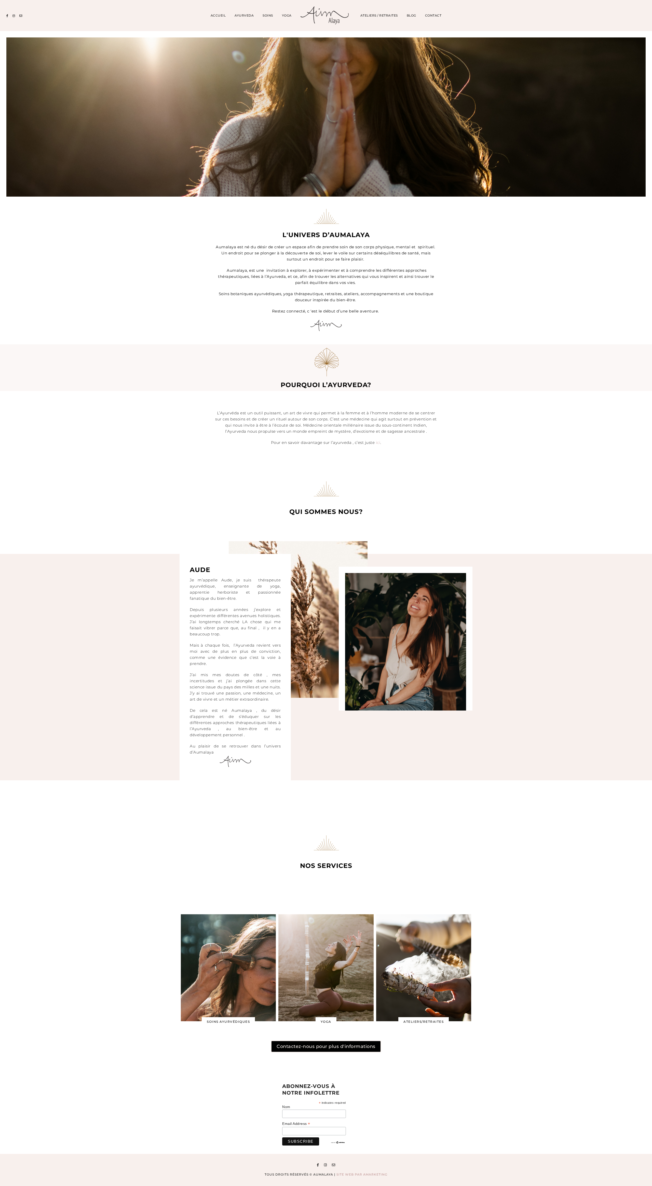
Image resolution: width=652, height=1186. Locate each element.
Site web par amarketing (361, 1174)
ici (378, 442)
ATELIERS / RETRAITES (379, 15)
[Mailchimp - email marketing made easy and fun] (338, 1143)
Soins (268, 15)
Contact (433, 15)
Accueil (218, 15)
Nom (286, 1107)
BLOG (411, 15)
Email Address (296, 1123)
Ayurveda (244, 15)
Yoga (287, 15)
